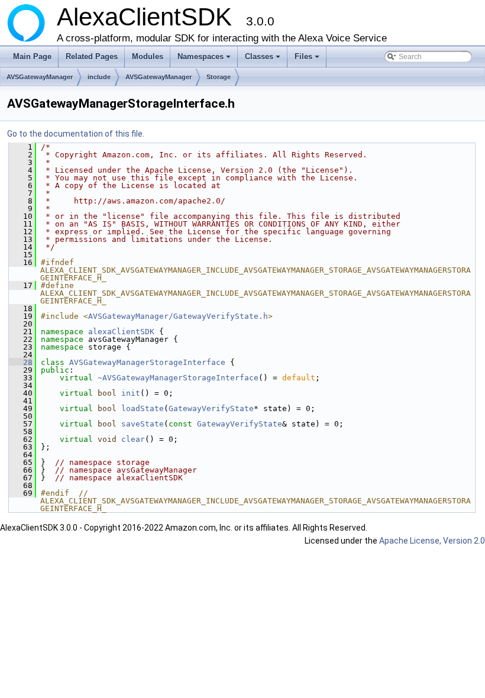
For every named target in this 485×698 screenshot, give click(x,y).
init (130, 393)
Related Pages (92, 56)
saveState (142, 423)
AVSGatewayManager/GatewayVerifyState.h (178, 316)
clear (133, 439)
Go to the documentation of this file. (75, 133)
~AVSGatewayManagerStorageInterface (178, 377)
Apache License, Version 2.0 (432, 540)
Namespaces (204, 59)
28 (21, 362)
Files (308, 59)
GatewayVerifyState (211, 408)
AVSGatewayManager (40, 76)
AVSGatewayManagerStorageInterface (147, 362)
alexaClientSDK (121, 331)
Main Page (32, 56)
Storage (218, 76)
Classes (263, 59)
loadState (142, 408)
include (99, 76)
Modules (147, 56)
